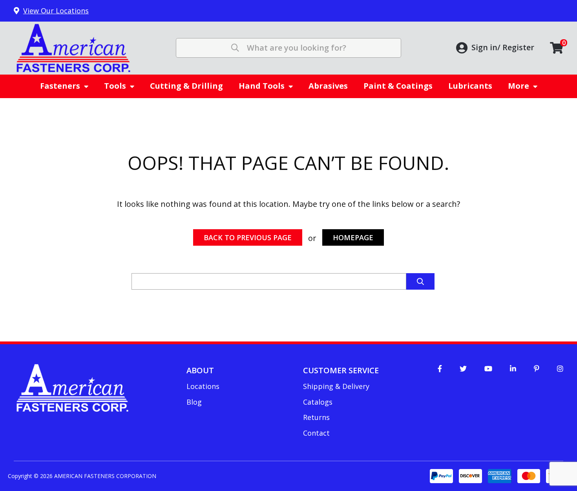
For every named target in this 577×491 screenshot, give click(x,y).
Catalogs (317, 402)
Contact (316, 433)
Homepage (353, 237)
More (518, 85)
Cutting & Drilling (186, 85)
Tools (115, 85)
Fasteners (60, 85)
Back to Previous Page (248, 237)
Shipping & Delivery (336, 386)
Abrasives (328, 85)
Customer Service (341, 370)
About (200, 370)
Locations (202, 386)
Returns (316, 417)
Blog (194, 402)
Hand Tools (262, 85)
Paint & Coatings (398, 85)
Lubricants (470, 85)
